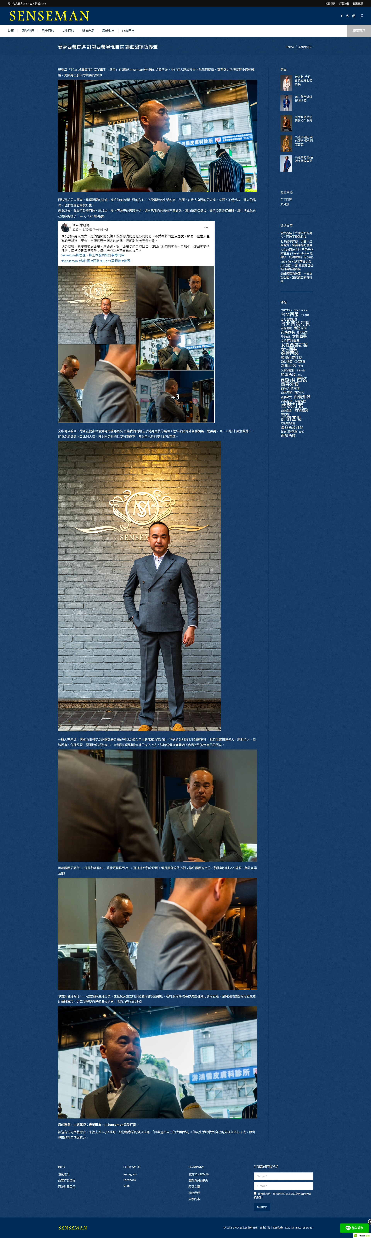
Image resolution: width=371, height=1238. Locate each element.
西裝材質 (299, 392)
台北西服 (290, 314)
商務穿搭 (300, 328)
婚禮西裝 (290, 353)
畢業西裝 (300, 370)
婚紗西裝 (287, 361)
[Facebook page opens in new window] (341, 15)
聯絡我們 (194, 1193)
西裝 (302, 379)
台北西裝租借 (289, 319)
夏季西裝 (285, 336)
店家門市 (194, 1199)
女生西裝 (289, 349)
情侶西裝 (299, 361)
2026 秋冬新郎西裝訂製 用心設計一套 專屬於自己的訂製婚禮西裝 (296, 265)
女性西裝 (299, 336)
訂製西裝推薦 (288, 423)
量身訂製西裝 (289, 431)
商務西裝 (288, 332)
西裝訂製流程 (66, 1180)
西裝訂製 (292, 405)
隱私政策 (64, 1174)
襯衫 (300, 375)
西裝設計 (287, 410)
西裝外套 (290, 384)
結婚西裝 (288, 374)
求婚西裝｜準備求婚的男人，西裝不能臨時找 (296, 235)
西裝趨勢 (301, 410)
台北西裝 (305, 315)
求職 (300, 366)
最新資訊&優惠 (198, 1180)
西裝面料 (285, 414)
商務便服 (286, 328)
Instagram (130, 1174)
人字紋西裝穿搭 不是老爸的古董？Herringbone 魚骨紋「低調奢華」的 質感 (296, 253)
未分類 (284, 204)
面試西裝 (288, 436)
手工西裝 (286, 199)
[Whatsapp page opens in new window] (347, 15)
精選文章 (194, 1186)
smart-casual (301, 310)
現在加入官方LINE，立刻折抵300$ (27, 3)
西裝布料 (287, 392)
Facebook (129, 1180)
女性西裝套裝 (290, 341)
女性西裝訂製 (294, 345)
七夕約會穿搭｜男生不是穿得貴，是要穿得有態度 (296, 243)
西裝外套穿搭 (290, 388)
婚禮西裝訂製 (291, 357)
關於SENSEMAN (198, 1174)
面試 (301, 431)
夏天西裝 (302, 332)
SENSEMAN (286, 310)
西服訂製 (288, 380)
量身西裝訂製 (292, 427)
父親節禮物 (287, 370)
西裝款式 (286, 397)
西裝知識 (302, 396)
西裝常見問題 (66, 1186)
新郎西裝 (288, 365)
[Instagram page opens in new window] (353, 15)
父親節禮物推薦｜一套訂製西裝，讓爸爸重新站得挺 (296, 277)
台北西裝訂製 (295, 323)
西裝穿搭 (300, 401)
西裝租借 (287, 401)
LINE (126, 1185)
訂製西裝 (291, 418)
